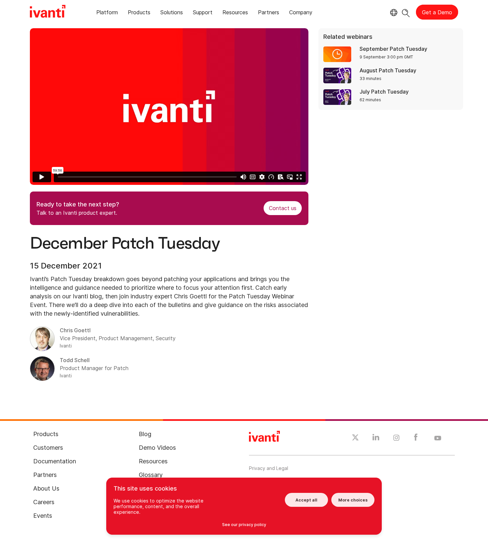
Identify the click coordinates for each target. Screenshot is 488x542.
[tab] (107, 13)
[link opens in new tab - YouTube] (437, 438)
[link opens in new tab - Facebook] (416, 438)
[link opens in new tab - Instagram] (396, 438)
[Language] (392, 13)
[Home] (47, 12)
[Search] (405, 12)
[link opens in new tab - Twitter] (355, 438)
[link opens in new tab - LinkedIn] (375, 438)
